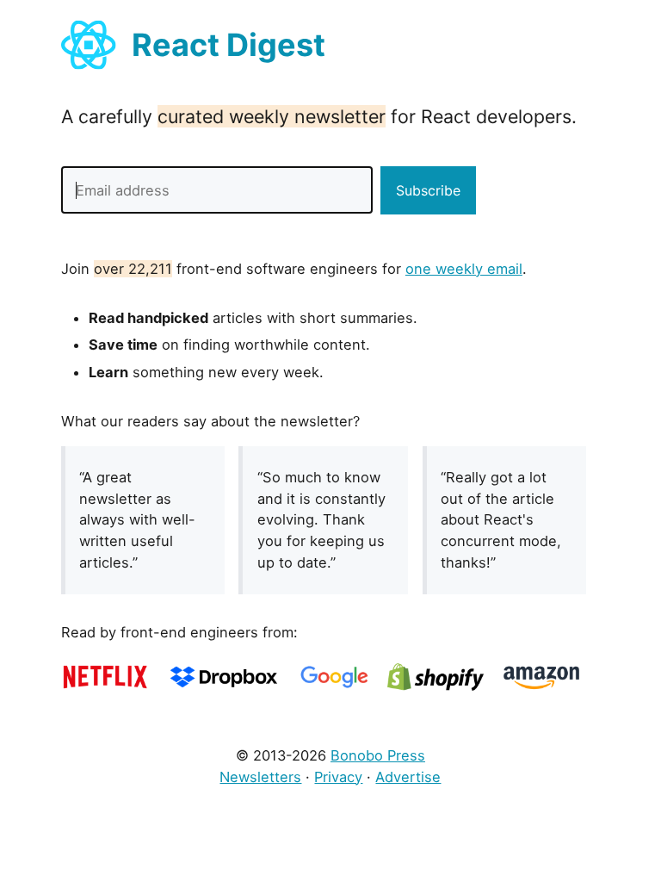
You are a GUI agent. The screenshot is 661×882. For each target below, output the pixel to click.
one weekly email (463, 268)
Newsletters (260, 777)
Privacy (338, 777)
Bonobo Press (377, 755)
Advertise (408, 777)
